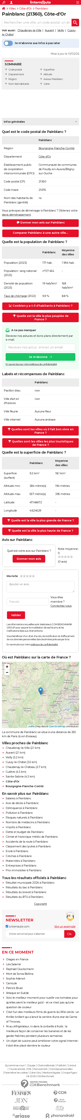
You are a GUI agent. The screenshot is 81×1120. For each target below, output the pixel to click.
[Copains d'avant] (21, 1108)
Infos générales (14, 121)
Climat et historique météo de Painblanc (32, 836)
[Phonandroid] (59, 1115)
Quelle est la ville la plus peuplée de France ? (43, 317)
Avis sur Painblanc (53, 79)
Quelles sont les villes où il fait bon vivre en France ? (42, 431)
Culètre (10, 772)
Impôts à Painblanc (18, 827)
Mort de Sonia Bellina (19, 974)
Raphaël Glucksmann (20, 969)
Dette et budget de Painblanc (25, 832)
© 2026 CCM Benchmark (40, 1076)
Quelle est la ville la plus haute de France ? (42, 530)
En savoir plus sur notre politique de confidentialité (31, 364)
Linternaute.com (18, 926)
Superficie (49, 69)
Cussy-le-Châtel (16, 762)
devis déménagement (16, 214)
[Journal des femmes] (21, 1093)
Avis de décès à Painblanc (22, 803)
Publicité (61, 1065)
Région (12, 79)
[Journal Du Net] (21, 1100)
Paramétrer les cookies (16, 1072)
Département (16, 74)
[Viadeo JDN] (59, 1108)
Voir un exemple (65, 926)
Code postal (15, 69)
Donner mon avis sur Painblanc (42, 222)
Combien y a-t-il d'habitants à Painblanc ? (43, 305)
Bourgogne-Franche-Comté (57, 148)
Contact (72, 1065)
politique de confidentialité (44, 644)
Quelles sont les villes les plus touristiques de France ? (42, 443)
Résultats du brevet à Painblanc (26, 892)
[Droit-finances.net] (59, 1100)
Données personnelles (61, 1069)
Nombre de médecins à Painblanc (28, 822)
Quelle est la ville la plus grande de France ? (42, 520)
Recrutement (40, 1069)
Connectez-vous (61, 606)
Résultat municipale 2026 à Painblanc (30, 882)
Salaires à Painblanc (18, 798)
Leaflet (31, 726)
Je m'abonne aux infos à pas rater (37, 43)
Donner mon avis (29, 558)
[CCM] (59, 1093)
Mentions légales (51, 1072)
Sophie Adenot (15, 978)
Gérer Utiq (35, 1072)
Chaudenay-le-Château (20, 767)
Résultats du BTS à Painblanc (24, 897)
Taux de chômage (15, 296)
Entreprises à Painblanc (21, 865)
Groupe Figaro (69, 1072)
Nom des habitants (18, 83)
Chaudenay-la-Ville (29, 30)
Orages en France (17, 959)
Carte (47, 83)
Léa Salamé (13, 964)
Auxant (49, 30)
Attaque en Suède (17, 993)
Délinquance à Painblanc (22, 808)
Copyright (40, 904)
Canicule (11, 983)
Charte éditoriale (46, 1065)
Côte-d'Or (25, 8)
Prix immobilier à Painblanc (24, 870)
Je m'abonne (38, 357)
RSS (29, 1069)
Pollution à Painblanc (19, 813)
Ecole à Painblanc (17, 851)
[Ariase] (21, 1116)
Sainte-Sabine (15, 776)
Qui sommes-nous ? (15, 1065)
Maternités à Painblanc (20, 861)
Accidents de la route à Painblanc (27, 841)
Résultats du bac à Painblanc (24, 887)
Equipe (31, 1065)
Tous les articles (17, 1069)
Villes (12, 8)
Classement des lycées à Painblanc (28, 846)
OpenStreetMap (57, 726)
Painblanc (41, 8)
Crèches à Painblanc (19, 856)
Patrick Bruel (14, 988)
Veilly (60, 30)
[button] (40, 691)
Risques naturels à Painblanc (24, 817)
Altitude (48, 74)
